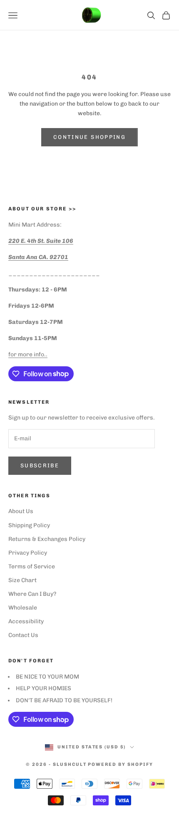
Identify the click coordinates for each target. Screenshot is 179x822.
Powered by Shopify (120, 764)
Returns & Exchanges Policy (46, 539)
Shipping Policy (29, 525)
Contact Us (23, 635)
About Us (20, 511)
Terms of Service (31, 566)
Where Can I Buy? (32, 593)
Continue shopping (89, 137)
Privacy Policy (27, 552)
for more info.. (27, 354)
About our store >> (42, 209)
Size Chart (22, 580)
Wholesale (22, 607)
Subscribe (39, 465)
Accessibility (26, 621)
